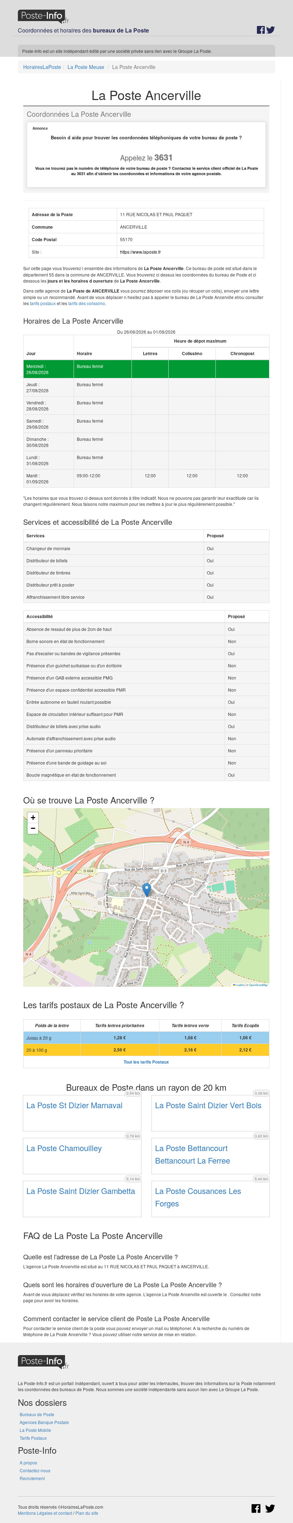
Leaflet (239, 985)
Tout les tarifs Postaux (146, 1062)
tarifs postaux (43, 303)
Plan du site (86, 1513)
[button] (146, 890)
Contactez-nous (35, 1470)
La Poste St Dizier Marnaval (74, 1104)
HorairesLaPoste (42, 66)
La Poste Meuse (86, 66)
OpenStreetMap (258, 985)
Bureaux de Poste (37, 1414)
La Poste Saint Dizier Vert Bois (208, 1104)
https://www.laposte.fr (140, 252)
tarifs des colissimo (86, 303)
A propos (28, 1462)
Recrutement (32, 1478)
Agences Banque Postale (44, 1422)
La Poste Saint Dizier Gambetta (80, 1190)
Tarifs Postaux (33, 1438)
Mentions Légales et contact (45, 1513)
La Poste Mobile (35, 1430)
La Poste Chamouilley (64, 1147)
